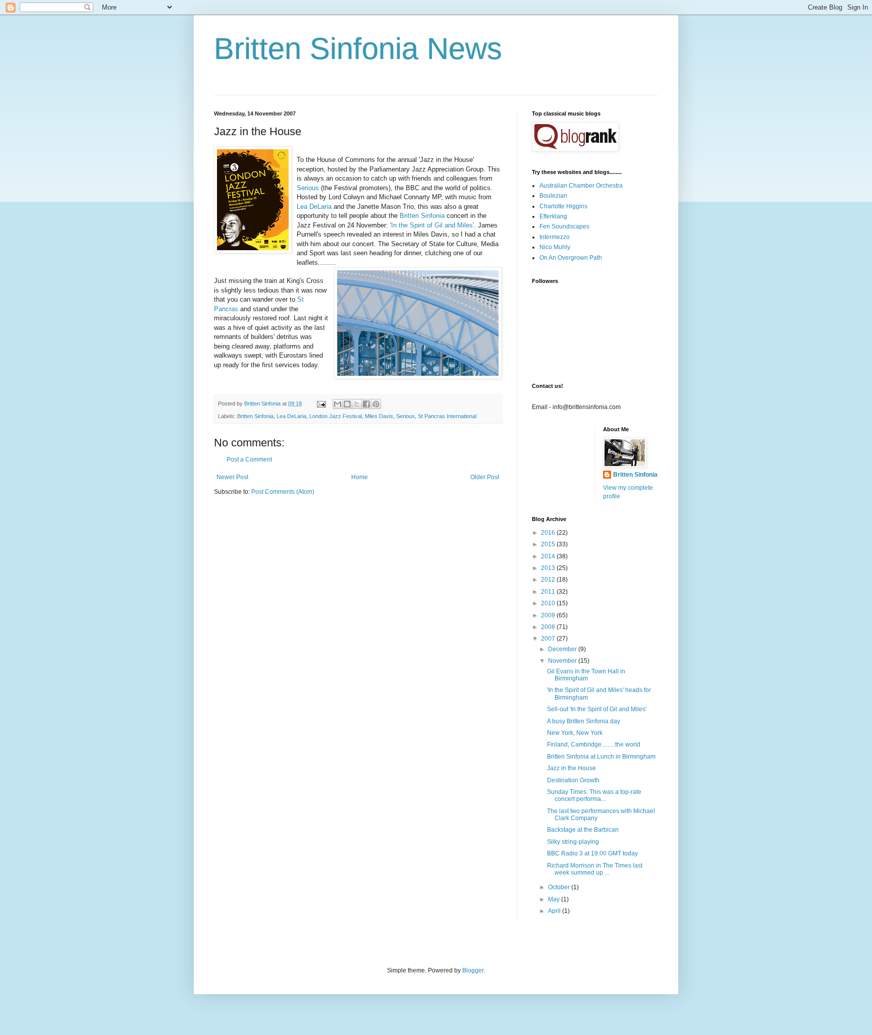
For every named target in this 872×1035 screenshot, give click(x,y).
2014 (549, 556)
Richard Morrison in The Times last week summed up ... (594, 869)
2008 (549, 626)
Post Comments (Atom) (282, 491)
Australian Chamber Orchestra (581, 185)
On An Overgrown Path (570, 257)
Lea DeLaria (314, 206)
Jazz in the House (571, 768)
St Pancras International (447, 416)
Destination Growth (573, 780)
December (563, 649)
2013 (549, 567)
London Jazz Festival (335, 416)
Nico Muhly (554, 247)
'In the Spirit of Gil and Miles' (432, 225)
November (563, 660)
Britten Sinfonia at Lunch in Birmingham (601, 756)
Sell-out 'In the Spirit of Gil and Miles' (596, 709)
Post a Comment (249, 459)
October (559, 887)
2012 (549, 579)
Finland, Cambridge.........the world (593, 744)
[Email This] (338, 404)
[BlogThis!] (347, 404)
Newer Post (232, 477)
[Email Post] (321, 403)
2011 (549, 591)
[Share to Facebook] (366, 404)
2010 (549, 603)
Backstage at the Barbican (583, 829)
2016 (549, 532)
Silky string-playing (573, 841)
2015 (549, 544)
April (555, 910)
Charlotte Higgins (563, 206)
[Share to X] (357, 404)
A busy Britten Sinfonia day (583, 721)
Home (359, 477)
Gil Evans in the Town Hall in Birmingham (586, 675)
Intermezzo (554, 237)
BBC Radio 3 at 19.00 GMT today (592, 853)
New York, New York (575, 732)
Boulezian (553, 195)
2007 (549, 638)
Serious (308, 188)
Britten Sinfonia (422, 215)
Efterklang (553, 216)
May (554, 899)
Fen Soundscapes (564, 226)
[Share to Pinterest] (376, 404)
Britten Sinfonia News (358, 49)
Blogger (472, 970)
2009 (549, 615)
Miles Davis (379, 416)
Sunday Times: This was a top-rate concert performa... (594, 795)
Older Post (484, 477)
